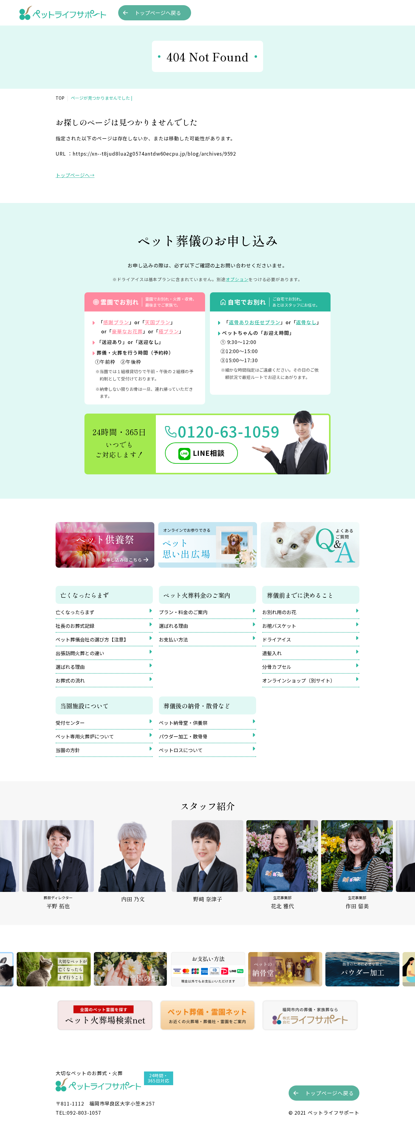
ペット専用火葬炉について (85, 736)
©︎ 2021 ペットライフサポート (324, 1112)
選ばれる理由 (70, 666)
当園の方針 (68, 750)
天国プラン (158, 322)
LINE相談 (209, 453)
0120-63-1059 (229, 431)
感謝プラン (116, 322)
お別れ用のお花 (279, 612)
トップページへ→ (75, 175)
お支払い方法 (173, 639)
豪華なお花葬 (127, 331)
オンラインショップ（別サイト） (298, 680)
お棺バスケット (279, 625)
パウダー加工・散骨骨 (183, 736)
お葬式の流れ (70, 680)
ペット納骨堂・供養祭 (183, 722)
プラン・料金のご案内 (183, 612)
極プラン (169, 331)
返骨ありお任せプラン (254, 322)
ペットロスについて (181, 750)
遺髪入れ (272, 653)
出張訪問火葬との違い (80, 653)
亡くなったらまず (75, 612)
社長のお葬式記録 (75, 625)
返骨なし (306, 322)
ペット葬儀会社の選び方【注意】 (92, 639)
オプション (237, 279)
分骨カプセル (276, 666)
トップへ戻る (158, 12)
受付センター (70, 722)
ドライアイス (276, 639)
